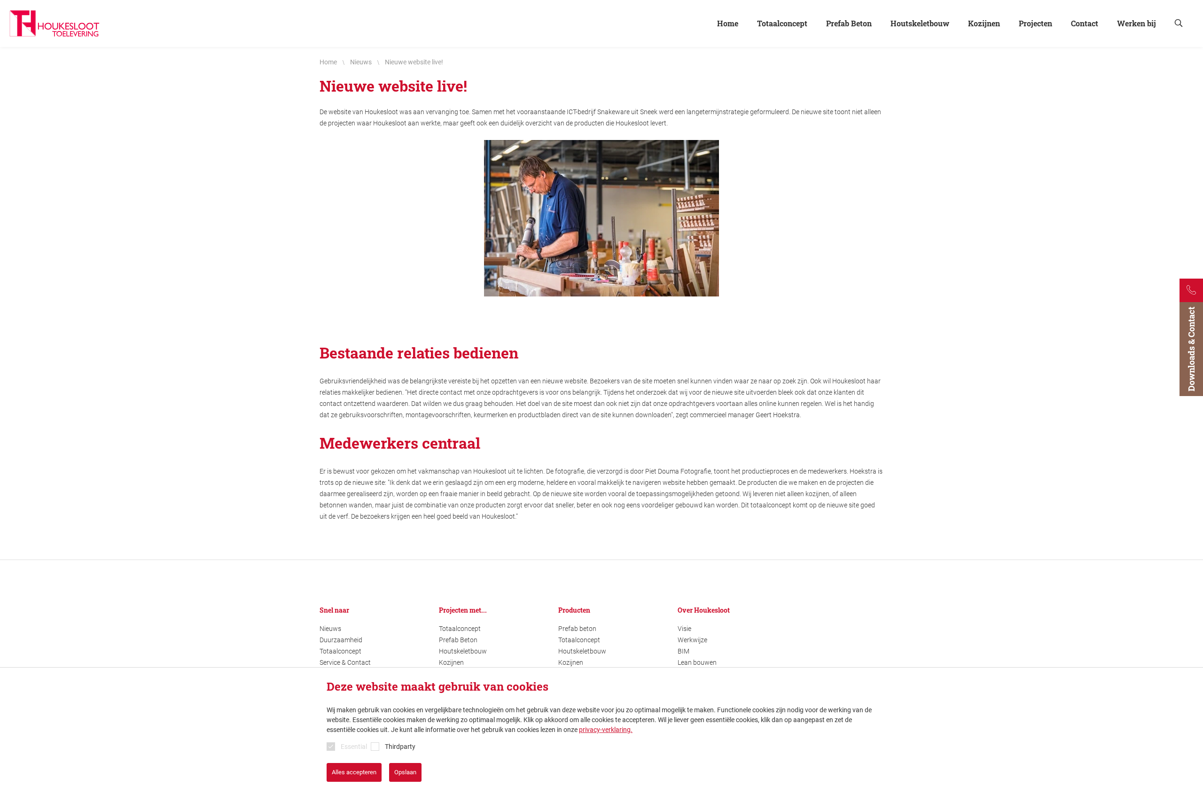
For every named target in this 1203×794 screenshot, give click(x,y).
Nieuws (330, 628)
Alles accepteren (354, 772)
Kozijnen (451, 662)
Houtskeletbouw (463, 651)
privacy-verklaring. (606, 729)
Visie (684, 628)
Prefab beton (577, 628)
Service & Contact (345, 662)
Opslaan (405, 772)
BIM (683, 651)
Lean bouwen (697, 662)
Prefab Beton (458, 640)
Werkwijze (692, 640)
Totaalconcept (340, 651)
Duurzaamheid (341, 640)
